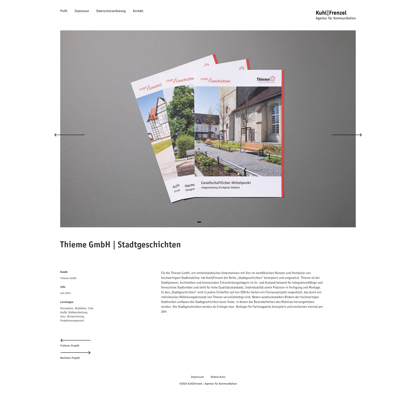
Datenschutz (218, 377)
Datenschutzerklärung (111, 11)
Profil (63, 11)
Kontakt (138, 11)
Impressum (82, 11)
